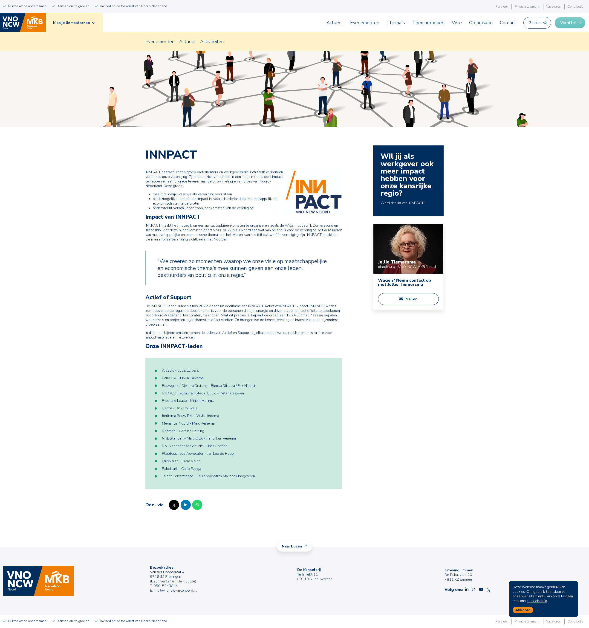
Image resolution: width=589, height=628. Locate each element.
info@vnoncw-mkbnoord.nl (175, 590)
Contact (508, 23)
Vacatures (553, 6)
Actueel (334, 23)
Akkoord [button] (523, 610)
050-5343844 (165, 585)
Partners (502, 6)
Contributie (575, 6)
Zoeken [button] (535, 22)
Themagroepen (428, 23)
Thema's (396, 23)
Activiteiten (212, 41)
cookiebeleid (537, 600)
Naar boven (292, 546)
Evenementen (364, 23)
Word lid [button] (568, 22)
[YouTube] (481, 589)
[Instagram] (473, 589)
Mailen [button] (411, 299)
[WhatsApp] (197, 505)
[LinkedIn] (186, 505)
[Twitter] (174, 505)
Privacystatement (527, 6)
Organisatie (481, 23)
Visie (457, 23)
